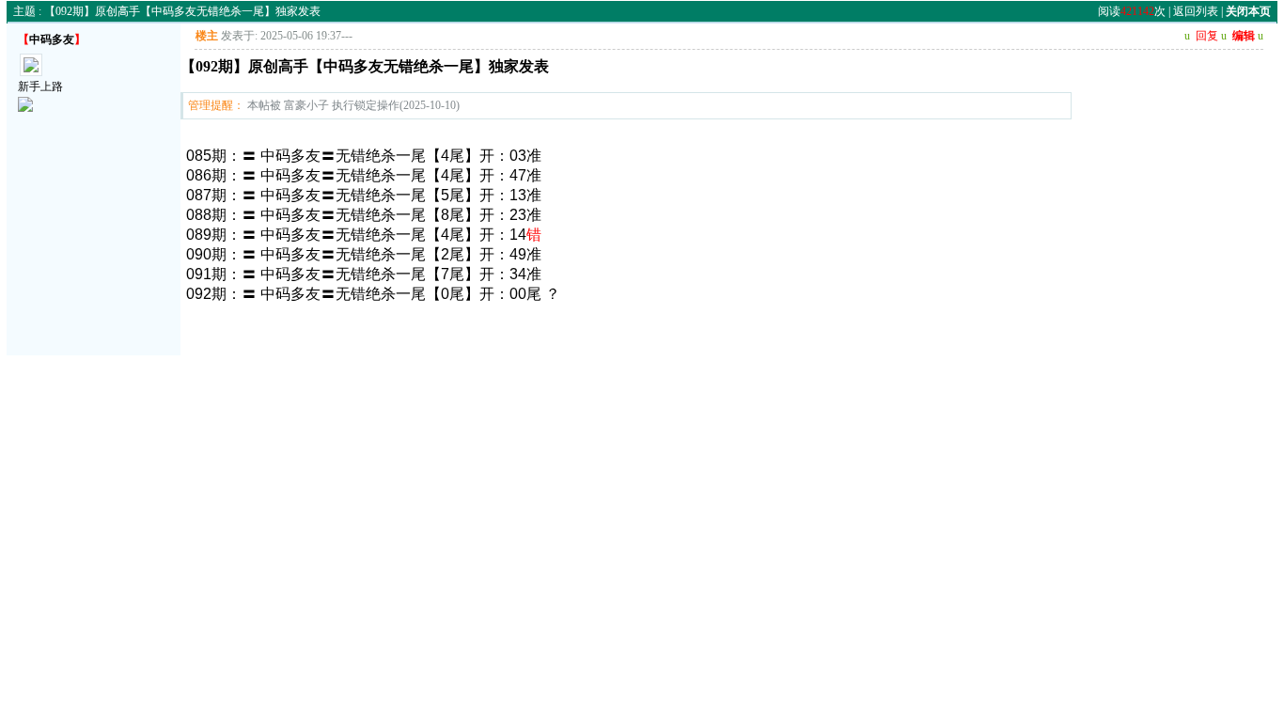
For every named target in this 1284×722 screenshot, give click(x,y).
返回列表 (1195, 11)
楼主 (207, 35)
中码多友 (51, 39)
